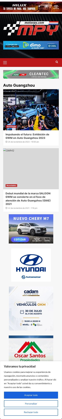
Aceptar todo (31, 395)
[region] (31, 390)
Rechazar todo (31, 412)
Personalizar (31, 403)
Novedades (11, 185)
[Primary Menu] (6, 62)
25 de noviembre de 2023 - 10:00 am (23, 142)
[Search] (57, 62)
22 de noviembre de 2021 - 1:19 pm (22, 208)
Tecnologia (11, 126)
